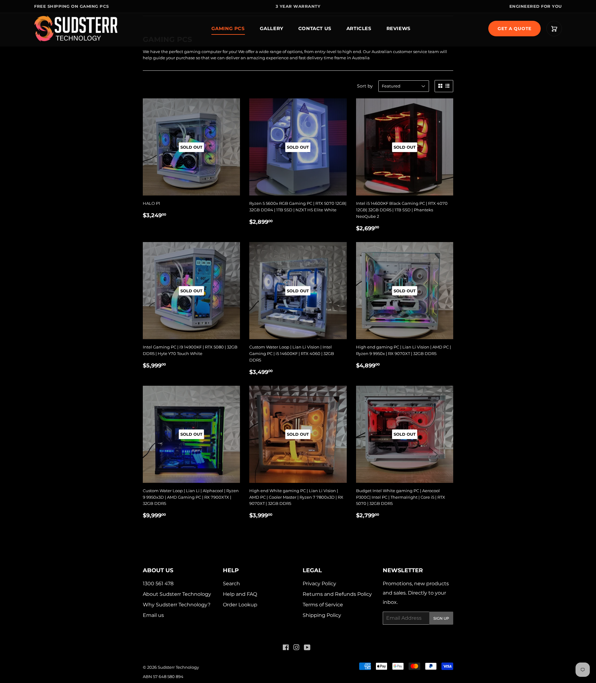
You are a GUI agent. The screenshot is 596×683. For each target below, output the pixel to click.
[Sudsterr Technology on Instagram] (296, 648)
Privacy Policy (319, 583)
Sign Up (441, 618)
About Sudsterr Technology (177, 594)
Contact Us (315, 28)
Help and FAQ (240, 594)
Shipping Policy (322, 615)
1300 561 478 (158, 583)
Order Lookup (240, 605)
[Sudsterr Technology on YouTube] (307, 648)
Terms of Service (323, 605)
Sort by (365, 86)
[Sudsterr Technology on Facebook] (285, 648)
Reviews (398, 28)
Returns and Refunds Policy (337, 594)
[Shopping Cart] (554, 28)
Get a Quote (514, 28)
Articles (359, 28)
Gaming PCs (228, 28)
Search (231, 583)
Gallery (271, 28)
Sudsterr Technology (178, 667)
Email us (153, 615)
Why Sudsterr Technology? (176, 605)
